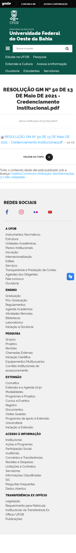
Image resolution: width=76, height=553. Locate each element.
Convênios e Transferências (24, 457)
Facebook (7, 212)
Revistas (11, 348)
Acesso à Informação (52, 64)
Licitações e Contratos (21, 466)
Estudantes (31, 71)
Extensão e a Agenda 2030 (24, 387)
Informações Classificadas (23, 475)
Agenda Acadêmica (19, 309)
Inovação (12, 252)
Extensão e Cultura (19, 64)
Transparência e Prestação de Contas (31, 270)
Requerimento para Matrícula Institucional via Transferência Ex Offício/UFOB (27, 510)
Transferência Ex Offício (26, 495)
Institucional (14, 440)
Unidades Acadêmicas (21, 243)
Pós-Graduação (16, 300)
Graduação (13, 296)
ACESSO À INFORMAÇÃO (23, 434)
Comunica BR (28, 4)
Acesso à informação (56, 4)
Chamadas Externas (19, 353)
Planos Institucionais (19, 248)
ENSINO (11, 290)
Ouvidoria (12, 71)
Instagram (21, 212)
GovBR (6, 4)
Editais (10, 261)
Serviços (11, 265)
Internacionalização (19, 256)
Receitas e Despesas (19, 462)
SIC (8, 480)
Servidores (51, 71)
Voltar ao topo (33, 156)
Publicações (14, 519)
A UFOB (11, 228)
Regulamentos (15, 305)
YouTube (50, 212)
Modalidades (14, 392)
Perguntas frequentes (20, 484)
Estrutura (12, 239)
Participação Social (19, 449)
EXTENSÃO (13, 377)
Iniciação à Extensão (19, 427)
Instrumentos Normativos (23, 234)
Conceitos (12, 383)
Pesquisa (39, 57)
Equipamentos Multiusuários (25, 361)
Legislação (13, 501)
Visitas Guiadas (16, 414)
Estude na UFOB (17, 57)
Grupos (11, 339)
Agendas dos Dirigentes (22, 274)
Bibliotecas (13, 318)
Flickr (35, 212)
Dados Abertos (16, 488)
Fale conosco (15, 279)
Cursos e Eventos (18, 401)
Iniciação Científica (18, 357)
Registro (11, 405)
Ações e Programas (19, 444)
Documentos (14, 409)
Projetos (11, 344)
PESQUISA (13, 333)
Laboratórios (14, 322)
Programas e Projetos (20, 396)
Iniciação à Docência (19, 327)
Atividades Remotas (19, 313)
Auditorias (12, 453)
